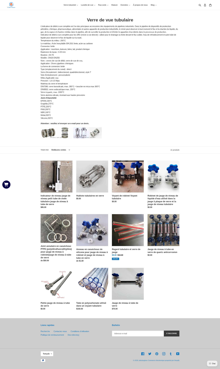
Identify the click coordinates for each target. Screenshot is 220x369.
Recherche (45, 331)
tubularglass (143, 360)
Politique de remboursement (52, 335)
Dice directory (73, 335)
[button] (6, 184)
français (46, 354)
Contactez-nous (60, 331)
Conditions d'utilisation (80, 331)
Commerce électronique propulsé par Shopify (163, 360)
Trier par (45, 150)
